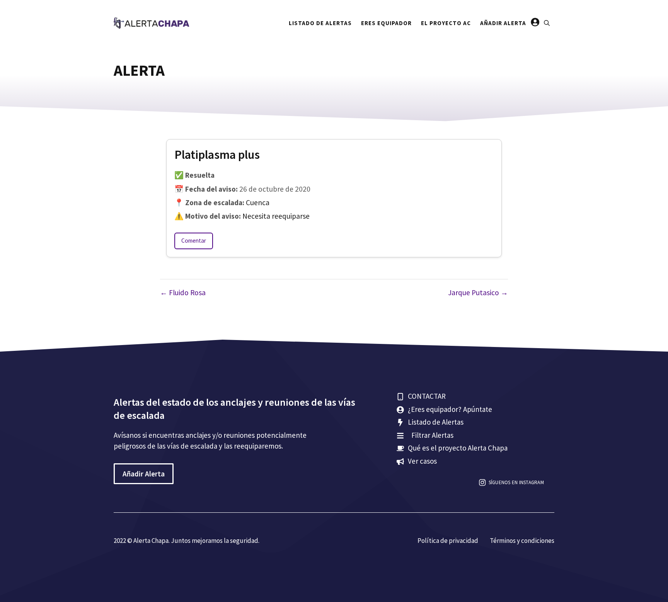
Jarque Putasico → (478, 292)
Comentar (193, 240)
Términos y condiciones (522, 540)
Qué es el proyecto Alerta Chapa (458, 447)
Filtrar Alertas (432, 435)
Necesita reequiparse (276, 216)
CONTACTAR (427, 396)
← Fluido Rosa (183, 292)
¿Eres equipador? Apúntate (450, 409)
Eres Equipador (386, 23)
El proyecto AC (446, 23)
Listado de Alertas (320, 23)
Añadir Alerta (503, 23)
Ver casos (422, 461)
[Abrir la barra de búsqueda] (546, 23)
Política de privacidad (448, 540)
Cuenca (257, 202)
